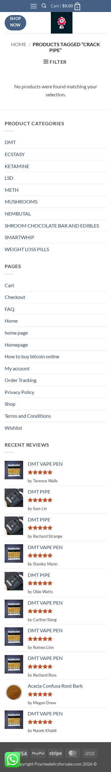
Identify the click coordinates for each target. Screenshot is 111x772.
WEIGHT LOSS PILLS (27, 249)
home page (16, 333)
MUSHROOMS (21, 201)
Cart (9, 285)
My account (17, 368)
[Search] (44, 6)
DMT (10, 142)
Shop (10, 404)
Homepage (16, 345)
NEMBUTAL (18, 213)
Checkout (15, 297)
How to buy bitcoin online (32, 356)
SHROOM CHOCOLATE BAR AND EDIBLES (52, 225)
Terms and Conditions (28, 416)
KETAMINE (17, 166)
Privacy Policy (19, 392)
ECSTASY (15, 154)
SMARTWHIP (19, 237)
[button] (33, 6)
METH (11, 190)
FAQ (9, 309)
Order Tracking (20, 380)
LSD (9, 178)
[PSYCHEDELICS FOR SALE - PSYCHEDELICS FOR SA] (61, 23)
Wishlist (13, 428)
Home (18, 44)
